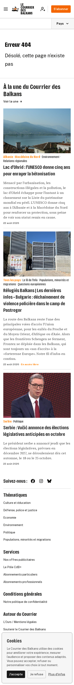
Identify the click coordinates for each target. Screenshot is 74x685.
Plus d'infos (56, 674)
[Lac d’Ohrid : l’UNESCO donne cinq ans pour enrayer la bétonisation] (37, 130)
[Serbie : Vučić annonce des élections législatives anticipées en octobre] (37, 395)
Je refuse (36, 674)
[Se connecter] (44, 9)
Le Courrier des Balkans (27, 8)
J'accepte (16, 674)
